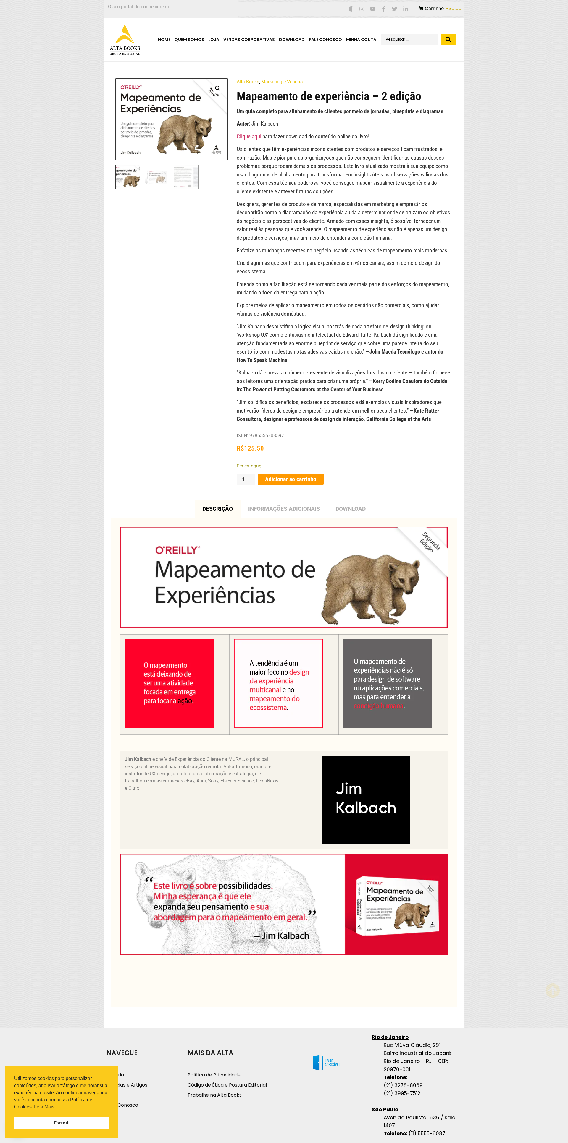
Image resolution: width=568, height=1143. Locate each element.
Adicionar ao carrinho (290, 479)
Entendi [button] (62, 1123)
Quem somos (189, 40)
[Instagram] (362, 9)
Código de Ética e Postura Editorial (227, 1085)
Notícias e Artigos (126, 1085)
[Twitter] (394, 9)
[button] (217, 88)
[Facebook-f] (384, 9)
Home (164, 40)
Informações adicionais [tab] (284, 508)
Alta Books (248, 82)
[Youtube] (373, 9)
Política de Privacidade (214, 1074)
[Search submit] (448, 39)
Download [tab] (350, 508)
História (115, 1074)
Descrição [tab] (217, 508)
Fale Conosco (325, 40)
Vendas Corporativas (249, 40)
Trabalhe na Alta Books (215, 1095)
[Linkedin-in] (405, 9)
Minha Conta (361, 40)
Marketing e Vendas (282, 82)
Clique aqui (249, 136)
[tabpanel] (284, 762)
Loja (213, 40)
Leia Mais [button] (44, 1106)
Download (292, 40)
